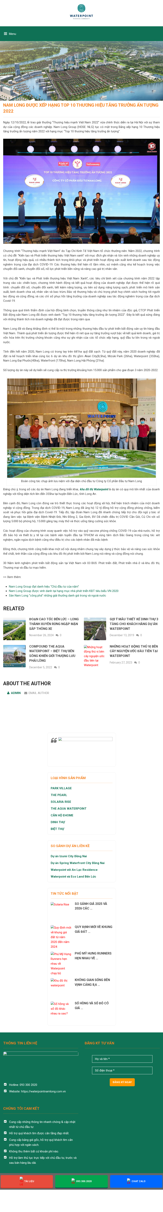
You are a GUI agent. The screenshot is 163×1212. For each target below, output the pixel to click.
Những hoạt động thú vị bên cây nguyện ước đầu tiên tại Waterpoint (134, 651)
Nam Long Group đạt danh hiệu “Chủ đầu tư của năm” (44, 586)
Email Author (39, 693)
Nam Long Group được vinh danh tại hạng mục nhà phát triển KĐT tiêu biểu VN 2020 (63, 591)
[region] (81, 50)
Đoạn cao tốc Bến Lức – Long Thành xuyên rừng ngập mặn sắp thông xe (54, 624)
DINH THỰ (58, 822)
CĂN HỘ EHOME (62, 815)
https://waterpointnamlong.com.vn (43, 1091)
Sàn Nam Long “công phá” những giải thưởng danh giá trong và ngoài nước (57, 595)
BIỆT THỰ (57, 829)
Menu (12, 34)
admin (16, 693)
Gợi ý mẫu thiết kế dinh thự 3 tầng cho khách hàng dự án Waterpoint (134, 624)
